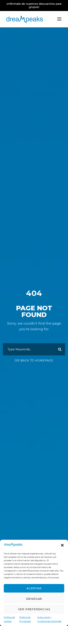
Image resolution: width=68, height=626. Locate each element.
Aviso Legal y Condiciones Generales (49, 619)
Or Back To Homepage (34, 360)
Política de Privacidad (25, 619)
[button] (62, 545)
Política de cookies (9, 619)
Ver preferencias (34, 609)
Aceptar (34, 588)
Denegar (34, 599)
